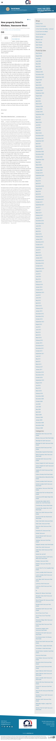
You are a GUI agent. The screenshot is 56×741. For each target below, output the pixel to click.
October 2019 (39, 173)
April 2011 (38, 361)
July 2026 (38, 58)
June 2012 (38, 330)
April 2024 (38, 101)
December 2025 (40, 74)
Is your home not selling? (42, 31)
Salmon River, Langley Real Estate (44, 646)
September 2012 (40, 322)
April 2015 (38, 252)
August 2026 (39, 56)
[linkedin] (10, 727)
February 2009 (39, 417)
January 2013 (39, 311)
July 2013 (38, 295)
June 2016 (38, 226)
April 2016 (38, 231)
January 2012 (39, 343)
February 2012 (39, 340)
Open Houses (39, 45)
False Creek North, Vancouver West (44, 521)
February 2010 (39, 393)
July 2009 (38, 404)
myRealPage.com (30, 733)
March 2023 (39, 122)
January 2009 (39, 420)
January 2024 (39, 109)
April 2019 (38, 183)
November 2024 (40, 88)
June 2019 (38, 178)
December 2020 (40, 151)
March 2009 (39, 415)
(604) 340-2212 (43, 9)
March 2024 (39, 104)
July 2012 (38, 327)
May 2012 (38, 332)
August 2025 (39, 80)
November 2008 (40, 425)
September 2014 (40, 268)
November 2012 (40, 316)
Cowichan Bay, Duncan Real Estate (44, 505)
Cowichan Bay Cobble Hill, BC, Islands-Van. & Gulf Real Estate (43, 502)
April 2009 (38, 412)
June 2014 (38, 276)
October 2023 (39, 112)
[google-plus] (4, 727)
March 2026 (39, 69)
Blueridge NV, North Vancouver (43, 441)
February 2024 (39, 106)
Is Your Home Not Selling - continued (44, 29)
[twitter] (7, 727)
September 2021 (40, 141)
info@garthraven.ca (45, 11)
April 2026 (38, 66)
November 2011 (40, 348)
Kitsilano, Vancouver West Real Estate (12, 30)
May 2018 (38, 191)
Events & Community (41, 26)
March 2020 (39, 165)
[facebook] (2, 727)
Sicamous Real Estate (41, 655)
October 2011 (39, 351)
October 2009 (39, 401)
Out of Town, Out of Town (42, 613)
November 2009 (40, 399)
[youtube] (12, 727)
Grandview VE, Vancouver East (43, 531)
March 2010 (39, 391)
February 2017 (39, 215)
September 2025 (40, 77)
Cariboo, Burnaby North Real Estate (44, 474)
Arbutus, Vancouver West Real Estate (45, 438)
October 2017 (39, 202)
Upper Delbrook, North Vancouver (44, 671)
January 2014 (39, 287)
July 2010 (38, 385)
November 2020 (40, 154)
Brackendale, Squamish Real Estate (44, 452)
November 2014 (40, 263)
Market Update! (39, 37)
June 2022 (38, 128)
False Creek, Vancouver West (43, 524)
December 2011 (40, 345)
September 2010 (40, 380)
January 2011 (39, 369)
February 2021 (39, 149)
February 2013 (39, 308)
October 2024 (39, 90)
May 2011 (38, 359)
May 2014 (38, 279)
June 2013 (38, 298)
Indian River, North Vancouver (43, 547)
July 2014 (38, 274)
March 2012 (39, 338)
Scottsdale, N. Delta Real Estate (43, 648)
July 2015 (38, 250)
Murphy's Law (39, 39)
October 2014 (39, 266)
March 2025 (39, 85)
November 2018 (40, 186)
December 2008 (40, 423)
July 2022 (38, 125)
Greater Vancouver (40, 533)
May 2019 (38, 181)
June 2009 (38, 407)
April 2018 (38, 194)
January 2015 (39, 258)
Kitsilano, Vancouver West (42, 561)
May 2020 (38, 162)
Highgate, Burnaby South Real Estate (44, 544)
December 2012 (40, 314)
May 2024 (38, 98)
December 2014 (40, 260)
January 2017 (39, 218)
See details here (16, 39)
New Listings (39, 42)
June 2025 (38, 82)
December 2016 (40, 221)
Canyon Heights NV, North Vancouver (45, 463)
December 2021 (40, 136)
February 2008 (39, 428)
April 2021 (38, 143)
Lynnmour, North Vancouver (42, 583)
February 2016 (39, 237)
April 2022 (38, 130)
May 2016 (38, 229)
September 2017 (40, 205)
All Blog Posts (39, 23)
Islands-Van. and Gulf (41, 554)
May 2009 (38, 409)
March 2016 (39, 234)
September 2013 (40, 292)
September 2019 (40, 175)
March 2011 (39, 364)
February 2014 (39, 284)
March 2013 (39, 306)
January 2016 (39, 239)
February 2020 (39, 167)
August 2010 (39, 383)
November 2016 (40, 223)
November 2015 (40, 242)
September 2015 (40, 247)
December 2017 (40, 197)
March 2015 (39, 255)
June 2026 (38, 61)
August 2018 (39, 189)
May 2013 (38, 300)
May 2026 (38, 64)
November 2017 (40, 199)
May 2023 (38, 117)
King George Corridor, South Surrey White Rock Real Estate (44, 557)
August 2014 (39, 271)
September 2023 (40, 114)
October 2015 (39, 244)
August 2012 (39, 324)
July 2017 (38, 207)
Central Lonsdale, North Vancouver (44, 481)
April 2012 (38, 335)
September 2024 (40, 93)
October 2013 (39, 290)
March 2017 (39, 213)
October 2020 (39, 157)
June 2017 (38, 210)
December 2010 (40, 372)
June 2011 (38, 356)
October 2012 (39, 319)
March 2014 (39, 282)
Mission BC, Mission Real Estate (43, 593)
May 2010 (38, 388)
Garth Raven (15, 8)
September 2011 (40, 353)
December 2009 (40, 396)
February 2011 (39, 367)
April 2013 (38, 303)
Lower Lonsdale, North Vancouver (44, 572)
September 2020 (40, 159)
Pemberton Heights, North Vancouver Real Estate (42, 629)
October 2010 (39, 377)
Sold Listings (39, 47)
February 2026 (39, 72)
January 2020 (39, 170)
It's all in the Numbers (41, 34)
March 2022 (39, 133)
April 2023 (38, 120)
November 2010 (40, 375)
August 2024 (39, 96)
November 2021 (40, 138)
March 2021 (39, 146)
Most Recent (39, 53)
